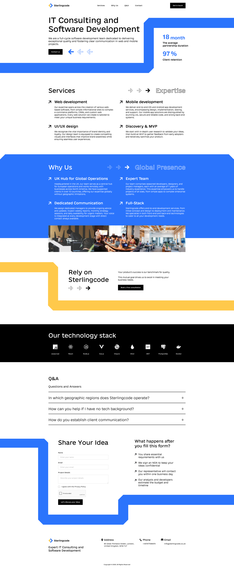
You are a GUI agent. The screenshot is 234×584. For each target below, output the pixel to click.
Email (60, 463)
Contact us (55, 52)
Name (60, 453)
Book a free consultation (131, 287)
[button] (117, 397)
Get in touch (178, 5)
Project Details (64, 472)
